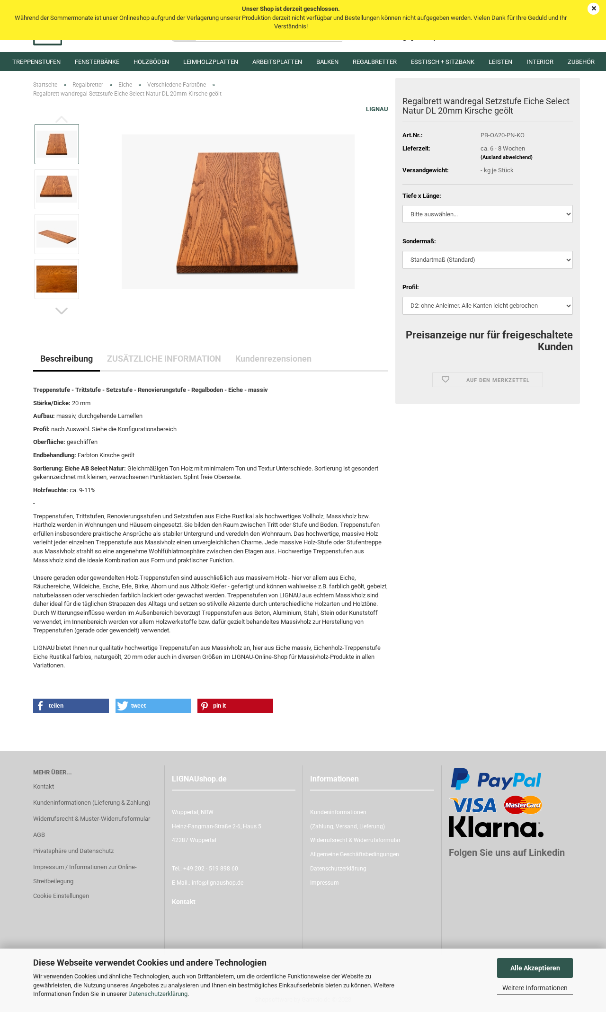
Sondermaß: (419, 241)
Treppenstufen (36, 61)
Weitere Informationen (535, 988)
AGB (39, 834)
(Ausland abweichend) (507, 157)
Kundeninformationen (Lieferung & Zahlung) (92, 802)
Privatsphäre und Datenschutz (73, 850)
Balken (327, 61)
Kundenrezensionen (273, 359)
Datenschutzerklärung (157, 993)
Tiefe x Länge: (421, 195)
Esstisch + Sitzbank (442, 61)
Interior (539, 61)
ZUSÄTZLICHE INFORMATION (164, 359)
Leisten (500, 61)
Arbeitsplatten (277, 61)
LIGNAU (377, 109)
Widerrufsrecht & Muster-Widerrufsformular (91, 818)
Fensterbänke (97, 61)
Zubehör (581, 61)
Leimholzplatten (210, 61)
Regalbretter (375, 61)
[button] (61, 311)
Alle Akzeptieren (535, 968)
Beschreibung (66, 359)
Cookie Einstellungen (61, 895)
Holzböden (151, 61)
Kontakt (43, 786)
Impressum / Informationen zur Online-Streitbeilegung (85, 874)
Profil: (410, 287)
